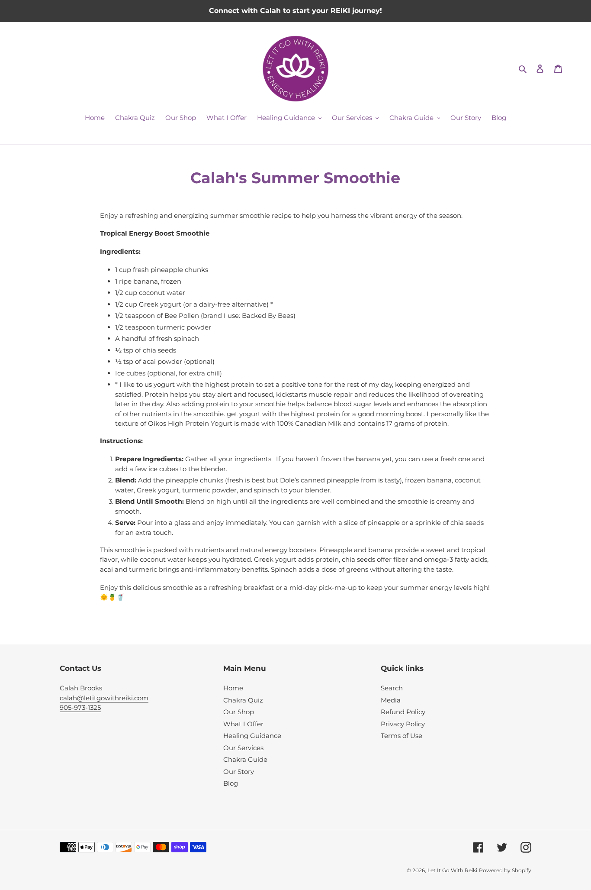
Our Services (243, 748)
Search (392, 688)
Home (233, 688)
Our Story (238, 771)
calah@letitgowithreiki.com (104, 698)
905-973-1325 (80, 707)
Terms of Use (401, 735)
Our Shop (238, 712)
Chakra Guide (245, 759)
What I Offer (243, 724)
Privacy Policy (403, 724)
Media (391, 700)
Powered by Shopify (505, 870)
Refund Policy (403, 712)
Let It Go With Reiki (452, 870)
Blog (230, 783)
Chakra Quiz (243, 700)
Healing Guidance (252, 735)
